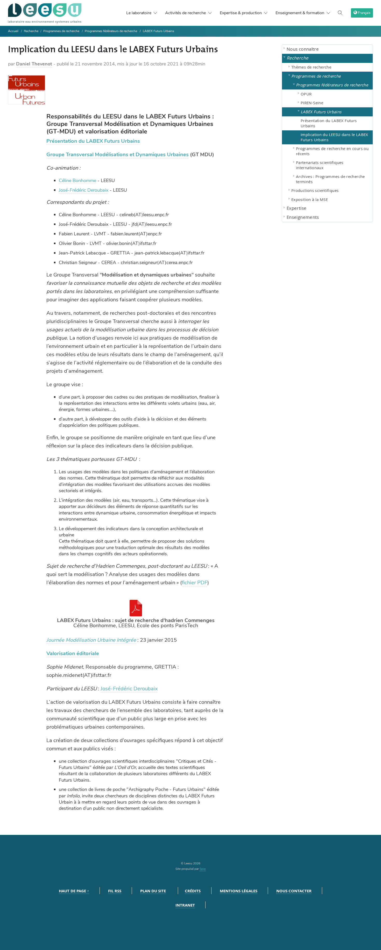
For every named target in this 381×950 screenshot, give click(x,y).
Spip (203, 869)
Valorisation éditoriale (72, 653)
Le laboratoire (138, 13)
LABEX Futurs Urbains (158, 31)
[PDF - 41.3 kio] (136, 614)
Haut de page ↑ (74, 891)
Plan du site (153, 891)
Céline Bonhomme (77, 180)
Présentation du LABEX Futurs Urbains (93, 141)
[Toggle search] (340, 13)
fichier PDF (194, 582)
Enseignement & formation (300, 13)
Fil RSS (114, 891)
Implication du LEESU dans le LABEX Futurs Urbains (334, 137)
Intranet (185, 905)
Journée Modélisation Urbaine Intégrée (91, 640)
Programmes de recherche (61, 31)
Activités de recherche (185, 13)
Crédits (193, 891)
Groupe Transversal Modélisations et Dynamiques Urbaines (117, 154)
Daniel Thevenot (34, 64)
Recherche (31, 31)
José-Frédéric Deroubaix (83, 190)
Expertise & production (241, 13)
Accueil (13, 31)
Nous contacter (294, 891)
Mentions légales (238, 891)
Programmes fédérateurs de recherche (111, 31)
